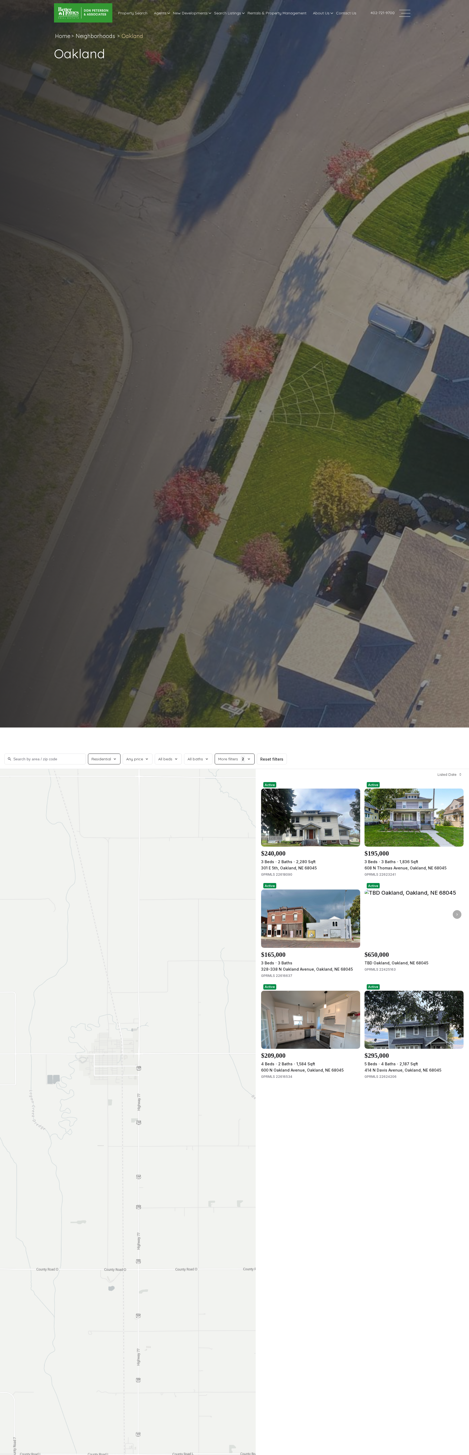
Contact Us (346, 13)
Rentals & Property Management (277, 13)
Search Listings (227, 13)
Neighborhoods (95, 36)
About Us (321, 13)
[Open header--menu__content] (405, 12)
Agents (160, 13)
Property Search (132, 13)
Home (62, 36)
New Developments (190, 13)
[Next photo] (353, 813)
